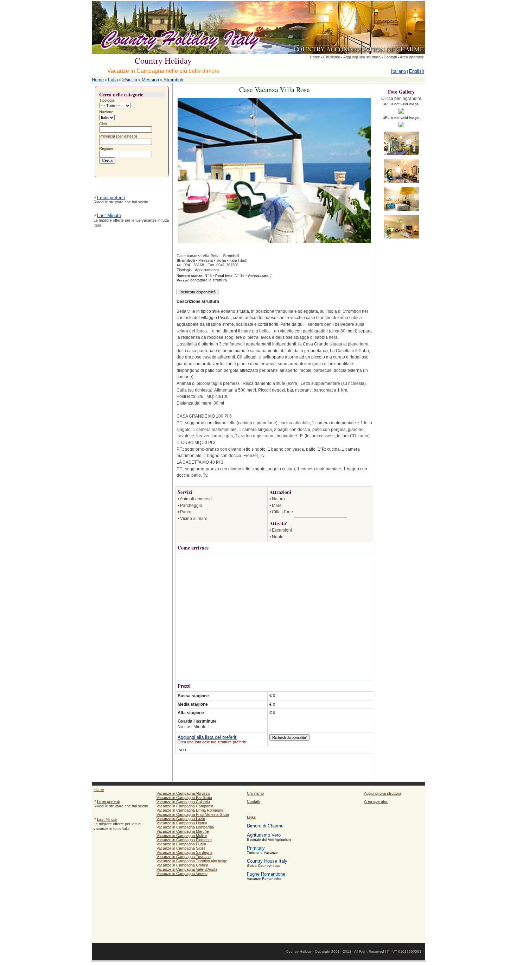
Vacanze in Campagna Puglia (181, 844)
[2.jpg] (401, 128)
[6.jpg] (401, 239)
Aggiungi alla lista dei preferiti (207, 737)
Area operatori (412, 57)
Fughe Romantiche (266, 874)
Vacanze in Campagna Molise (182, 835)
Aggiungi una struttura (362, 57)
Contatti (390, 57)
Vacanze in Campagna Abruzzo (183, 793)
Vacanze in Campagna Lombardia (185, 827)
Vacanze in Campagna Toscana (184, 857)
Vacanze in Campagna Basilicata (184, 797)
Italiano (398, 71)
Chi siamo (331, 57)
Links (251, 817)
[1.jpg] (401, 114)
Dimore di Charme (265, 825)
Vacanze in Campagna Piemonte (184, 840)
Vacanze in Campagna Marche (183, 831)
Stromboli (172, 79)
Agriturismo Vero (264, 835)
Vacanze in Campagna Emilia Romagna (190, 810)
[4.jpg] (401, 183)
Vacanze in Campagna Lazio (181, 819)
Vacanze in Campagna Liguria (182, 823)
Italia (113, 79)
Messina (149, 79)
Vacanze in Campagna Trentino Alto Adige (192, 861)
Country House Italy (267, 861)
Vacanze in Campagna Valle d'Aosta (187, 869)
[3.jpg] (401, 155)
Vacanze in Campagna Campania (185, 806)
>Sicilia (129, 79)
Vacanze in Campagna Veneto (182, 873)
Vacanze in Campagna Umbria (182, 865)
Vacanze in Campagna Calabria (183, 802)
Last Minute (109, 215)
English (416, 71)
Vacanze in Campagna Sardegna (184, 852)
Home (315, 57)
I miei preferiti (111, 197)
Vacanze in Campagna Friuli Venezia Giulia (193, 814)
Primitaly (256, 848)
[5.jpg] (401, 211)
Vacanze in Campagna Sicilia (181, 848)
